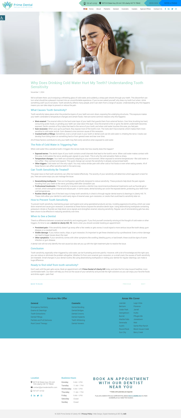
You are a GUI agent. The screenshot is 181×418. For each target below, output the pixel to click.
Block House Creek (141, 329)
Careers (134, 9)
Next (143, 284)
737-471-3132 (92, 3)
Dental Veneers (78, 323)
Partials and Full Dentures (41, 320)
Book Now (153, 3)
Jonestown (138, 319)
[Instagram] (176, 9)
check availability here (135, 396)
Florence (137, 306)
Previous (127, 284)
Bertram (122, 306)
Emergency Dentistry (39, 307)
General (116, 9)
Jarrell (136, 309)
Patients (107, 9)
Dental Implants (78, 317)
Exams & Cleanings (39, 310)
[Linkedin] (168, 9)
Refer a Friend (170, 3)
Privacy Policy (87, 414)
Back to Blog (37, 284)
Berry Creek (138, 332)
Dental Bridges (78, 310)
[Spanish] (86, 9)
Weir (135, 322)
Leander (122, 303)
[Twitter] (172, 9)
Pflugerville (138, 316)
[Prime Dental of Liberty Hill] (17, 6)
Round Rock (124, 329)
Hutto (136, 313)
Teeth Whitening (78, 320)
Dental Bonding (78, 307)
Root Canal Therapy (39, 323)
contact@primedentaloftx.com (45, 387)
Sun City (122, 332)
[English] (84, 9)
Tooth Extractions (38, 313)
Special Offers (145, 9)
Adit (124, 414)
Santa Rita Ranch (141, 325)
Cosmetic (125, 9)
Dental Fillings (36, 317)
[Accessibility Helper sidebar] (2, 17)
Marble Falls (124, 319)
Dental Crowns (78, 313)
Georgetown (124, 313)
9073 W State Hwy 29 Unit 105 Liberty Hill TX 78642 (121, 3)
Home (91, 9)
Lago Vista (138, 303)
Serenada (123, 322)
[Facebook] (165, 9)
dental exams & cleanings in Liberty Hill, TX (128, 193)
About (98, 9)
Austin (121, 325)
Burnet (122, 316)
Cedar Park (123, 309)
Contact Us (158, 9)
